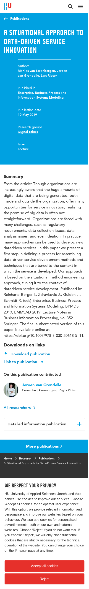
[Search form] (70, 6)
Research (25, 458)
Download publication (30, 354)
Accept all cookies (44, 566)
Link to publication (21, 361)
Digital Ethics (28, 132)
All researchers (18, 407)
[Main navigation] (80, 6)
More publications (42, 446)
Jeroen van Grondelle (41, 385)
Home (8, 458)
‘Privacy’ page (25, 550)
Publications (19, 18)
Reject (44, 579)
